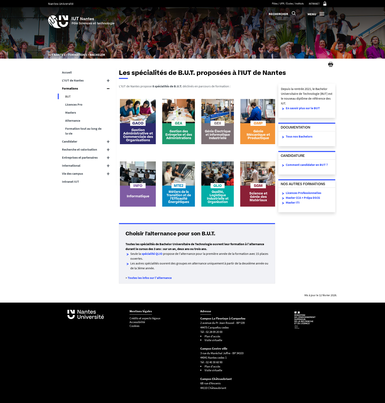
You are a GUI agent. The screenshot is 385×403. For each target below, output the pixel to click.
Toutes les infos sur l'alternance (150, 278)
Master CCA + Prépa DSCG (303, 198)
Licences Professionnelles (303, 193)
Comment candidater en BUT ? (307, 165)
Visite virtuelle (213, 340)
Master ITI (293, 202)
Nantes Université (61, 4)
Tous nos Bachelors (299, 136)
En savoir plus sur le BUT (303, 108)
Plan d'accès (212, 336)
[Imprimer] (330, 64)
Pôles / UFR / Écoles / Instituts (288, 3)
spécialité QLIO (152, 254)
